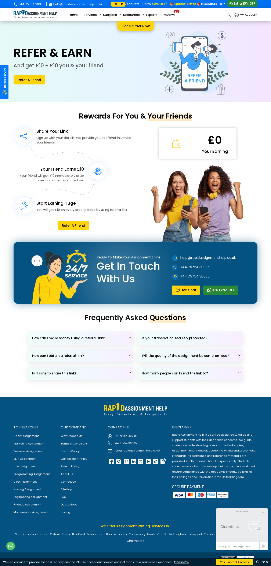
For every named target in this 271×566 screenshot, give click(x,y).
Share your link (52, 131)
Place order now (136, 26)
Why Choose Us (71, 436)
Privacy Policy (70, 451)
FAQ (63, 497)
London (42, 534)
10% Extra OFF (223, 290)
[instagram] (118, 462)
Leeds (151, 534)
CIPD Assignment (25, 482)
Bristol (66, 534)
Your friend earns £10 (62, 169)
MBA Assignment (25, 459)
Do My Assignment (26, 436)
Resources (131, 14)
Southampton (25, 534)
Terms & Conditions (74, 444)
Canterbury (137, 534)
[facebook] (111, 462)
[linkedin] (133, 462)
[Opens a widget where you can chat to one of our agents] (242, 529)
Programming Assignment (32, 474)
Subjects (110, 14)
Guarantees (69, 504)
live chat (188, 290)
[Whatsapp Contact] (10, 546)
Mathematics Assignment (31, 512)
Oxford (55, 534)
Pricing (65, 512)
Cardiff (162, 534)
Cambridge (211, 534)
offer (118, 4)
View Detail (181, 562)
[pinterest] (126, 462)
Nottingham (178, 534)
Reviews (170, 13)
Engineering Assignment (30, 497)
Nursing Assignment (27, 489)
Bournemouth (116, 534)
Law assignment (25, 466)
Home (73, 14)
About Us (67, 474)
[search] (229, 14)
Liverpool (195, 534)
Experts (152, 14)
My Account (248, 14)
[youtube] (148, 462)
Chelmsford (135, 541)
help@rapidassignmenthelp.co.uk (77, 4)
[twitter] (140, 462)
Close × (262, 562)
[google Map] (163, 462)
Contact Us (68, 482)
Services (90, 14)
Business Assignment (28, 451)
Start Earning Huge (56, 203)
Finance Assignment (27, 504)
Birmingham (96, 534)
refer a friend (29, 79)
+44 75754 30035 (30, 4)
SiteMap (66, 489)
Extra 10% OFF (244, 3)
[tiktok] (155, 462)
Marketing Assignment (29, 444)
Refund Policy (70, 466)
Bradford (78, 534)
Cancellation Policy (74, 459)
